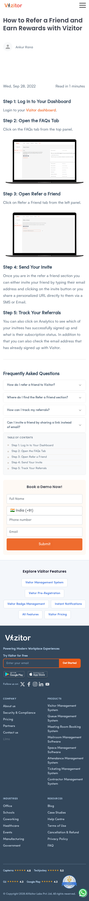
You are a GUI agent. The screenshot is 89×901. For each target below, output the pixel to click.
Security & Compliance (19, 713)
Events (7, 832)
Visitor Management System (44, 582)
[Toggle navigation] (82, 5)
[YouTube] (47, 684)
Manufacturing (13, 839)
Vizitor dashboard (41, 110)
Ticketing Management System (64, 771)
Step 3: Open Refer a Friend (29, 456)
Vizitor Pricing (57, 614)
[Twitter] (22, 684)
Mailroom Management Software (64, 739)
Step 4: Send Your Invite (27, 462)
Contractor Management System (65, 781)
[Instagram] (35, 684)
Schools (8, 812)
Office (7, 806)
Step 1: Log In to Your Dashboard (32, 445)
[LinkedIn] (41, 684)
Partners (9, 726)
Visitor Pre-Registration (44, 593)
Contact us (10, 732)
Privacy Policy (58, 839)
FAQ (51, 845)
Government (11, 845)
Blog (51, 806)
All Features (30, 614)
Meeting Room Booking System (64, 729)
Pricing (8, 719)
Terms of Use (57, 826)
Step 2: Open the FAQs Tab (29, 451)
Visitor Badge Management (26, 604)
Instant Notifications (68, 604)
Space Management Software (62, 750)
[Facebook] (28, 684)
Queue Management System (62, 718)
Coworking (11, 819)
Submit (45, 544)
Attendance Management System (65, 760)
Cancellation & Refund (63, 832)
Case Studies (57, 812)
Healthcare (11, 826)
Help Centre (56, 819)
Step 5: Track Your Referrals (29, 468)
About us (9, 706)
